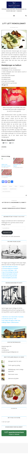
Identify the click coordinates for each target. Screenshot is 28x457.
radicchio (22, 186)
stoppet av (14, 433)
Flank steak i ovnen (13, 374)
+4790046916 (5, 350)
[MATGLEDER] (14, 6)
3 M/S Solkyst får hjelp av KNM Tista (10, 320)
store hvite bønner (6, 191)
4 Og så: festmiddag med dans (9, 272)
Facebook (14, 408)
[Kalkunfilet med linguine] (18, 161)
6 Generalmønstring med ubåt (9, 276)
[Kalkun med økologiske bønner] (6, 161)
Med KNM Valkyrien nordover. (10, 266)
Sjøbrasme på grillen (13, 378)
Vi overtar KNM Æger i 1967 (9, 270)
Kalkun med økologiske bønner (5, 165)
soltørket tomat (13, 189)
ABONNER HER (7, 232)
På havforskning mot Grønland (10, 268)
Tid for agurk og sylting (14, 365)
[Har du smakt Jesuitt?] (6, 172)
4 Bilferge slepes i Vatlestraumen (10, 322)
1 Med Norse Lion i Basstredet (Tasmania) (12, 316)
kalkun (16, 186)
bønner (10, 186)
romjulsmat (4, 189)
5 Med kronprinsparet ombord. (9, 274)
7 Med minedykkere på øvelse (9, 277)
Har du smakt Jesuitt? (6, 176)
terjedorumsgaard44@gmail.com (9, 352)
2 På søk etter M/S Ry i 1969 (8, 318)
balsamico (4, 186)
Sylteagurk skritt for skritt (14, 361)
